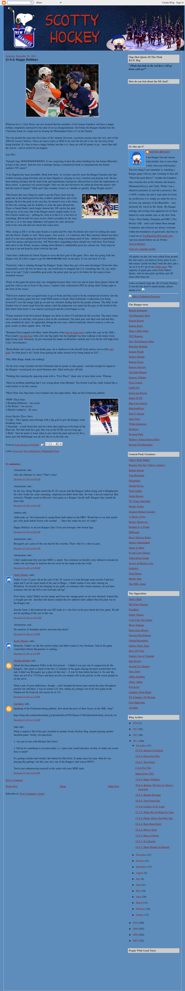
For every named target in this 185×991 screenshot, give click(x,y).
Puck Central (135, 382)
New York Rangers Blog (141, 341)
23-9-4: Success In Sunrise (149, 750)
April (139, 896)
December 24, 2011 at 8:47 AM (27, 548)
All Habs (133, 707)
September (141, 866)
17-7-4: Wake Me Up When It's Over (154, 812)
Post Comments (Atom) (32, 793)
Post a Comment (14, 780)
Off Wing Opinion (138, 604)
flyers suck (18, 451)
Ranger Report (136, 320)
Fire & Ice (134, 687)
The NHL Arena (137, 584)
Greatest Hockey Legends (142, 511)
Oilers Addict (136, 682)
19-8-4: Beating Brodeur (148, 795)
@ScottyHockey (137, 244)
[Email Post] (42, 444)
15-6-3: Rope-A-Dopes (147, 835)
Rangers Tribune (137, 377)
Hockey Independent (139, 542)
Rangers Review (137, 367)
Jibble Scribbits (137, 676)
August (140, 873)
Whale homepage (138, 424)
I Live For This (143, 767)
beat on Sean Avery (75, 332)
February (141, 908)
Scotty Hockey (21, 574)
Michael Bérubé (22, 660)
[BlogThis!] (50, 444)
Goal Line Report (138, 393)
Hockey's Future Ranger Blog (144, 439)
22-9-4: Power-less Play (147, 756)
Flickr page (161, 266)
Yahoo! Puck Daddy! (139, 460)
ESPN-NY (134, 387)
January (140, 914)
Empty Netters (136, 614)
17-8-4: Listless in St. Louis (150, 806)
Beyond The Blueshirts (141, 444)
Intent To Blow (136, 547)
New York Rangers (32, 451)
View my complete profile (142, 249)
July (138, 879)
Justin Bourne (136, 496)
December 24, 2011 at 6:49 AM (27, 479)
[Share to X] (54, 444)
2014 (136, 723)
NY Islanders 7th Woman (142, 697)
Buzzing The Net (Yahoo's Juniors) (147, 465)
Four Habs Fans (137, 702)
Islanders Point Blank (140, 692)
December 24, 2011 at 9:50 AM (27, 567)
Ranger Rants (136, 326)
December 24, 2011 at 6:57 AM (27, 505)
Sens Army (134, 671)
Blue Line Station (138, 403)
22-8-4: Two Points (145, 762)
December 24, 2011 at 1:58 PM (27, 634)
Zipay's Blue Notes (139, 331)
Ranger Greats (136, 362)
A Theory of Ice (137, 516)
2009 (136, 928)
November (141, 854)
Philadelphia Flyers (50, 451)
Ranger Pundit (136, 351)
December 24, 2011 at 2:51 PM (27, 653)
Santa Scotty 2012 (144, 773)
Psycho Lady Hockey (139, 552)
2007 (136, 940)
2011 (136, 741)
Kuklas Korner (136, 470)
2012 (136, 735)
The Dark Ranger (138, 372)
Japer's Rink (135, 599)
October (140, 860)
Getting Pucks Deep (139, 645)
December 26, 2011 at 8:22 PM (27, 772)
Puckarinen (134, 480)
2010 (136, 922)
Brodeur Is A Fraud (139, 527)
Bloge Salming (136, 625)
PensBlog (134, 609)
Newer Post (12, 786)
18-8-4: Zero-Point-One (147, 800)
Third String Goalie (139, 558)
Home (63, 786)
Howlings (133, 429)
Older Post (113, 786)
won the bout (26, 335)
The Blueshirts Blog (139, 315)
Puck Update (135, 491)
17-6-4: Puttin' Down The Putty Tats (154, 818)
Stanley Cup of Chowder (141, 656)
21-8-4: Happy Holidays (147, 779)
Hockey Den (135, 578)
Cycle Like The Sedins (140, 620)
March (139, 902)
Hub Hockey (135, 661)
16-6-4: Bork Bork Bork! (148, 824)
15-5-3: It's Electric (145, 841)
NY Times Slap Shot (139, 501)
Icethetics (134, 568)
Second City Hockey (139, 666)
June (138, 884)
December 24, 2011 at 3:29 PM (27, 696)
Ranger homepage (138, 310)
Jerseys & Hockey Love (141, 563)
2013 (136, 729)
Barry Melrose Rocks (140, 537)
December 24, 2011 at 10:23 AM (27, 617)
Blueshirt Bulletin (138, 346)
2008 (136, 934)
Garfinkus (19, 703)
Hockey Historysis (138, 522)
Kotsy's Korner (137, 413)
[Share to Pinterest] (61, 444)
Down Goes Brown (138, 630)
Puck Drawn (135, 573)
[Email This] (47, 444)
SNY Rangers (136, 336)
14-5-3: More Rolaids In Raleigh (152, 847)
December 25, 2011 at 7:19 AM (27, 719)
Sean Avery (134, 418)
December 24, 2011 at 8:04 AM (27, 531)
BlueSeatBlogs (136, 408)
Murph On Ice (136, 485)
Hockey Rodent (137, 356)
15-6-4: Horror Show (146, 829)
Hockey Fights (136, 506)
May (138, 890)
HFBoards (134, 532)
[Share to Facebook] (57, 444)
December (141, 745)
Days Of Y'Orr (136, 650)
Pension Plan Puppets (140, 635)
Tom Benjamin (136, 475)
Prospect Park (136, 434)
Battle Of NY (136, 398)
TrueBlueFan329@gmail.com (157, 235)
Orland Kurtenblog (138, 640)
